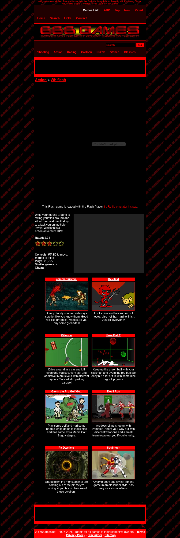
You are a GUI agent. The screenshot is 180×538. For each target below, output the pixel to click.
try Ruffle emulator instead (120, 206)
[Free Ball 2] (113, 339)
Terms (141, 532)
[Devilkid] (113, 283)
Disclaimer (95, 535)
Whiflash (58, 80)
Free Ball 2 (113, 335)
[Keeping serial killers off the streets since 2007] (90, 38)
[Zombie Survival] (66, 283)
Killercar (66, 335)
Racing (71, 52)
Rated (139, 10)
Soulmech (113, 447)
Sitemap (110, 535)
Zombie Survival (66, 279)
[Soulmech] (113, 451)
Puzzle (101, 52)
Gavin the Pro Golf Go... (66, 391)
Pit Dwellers (67, 447)
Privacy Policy (75, 535)
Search (55, 18)
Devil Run (113, 391)
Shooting (43, 52)
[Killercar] (66, 339)
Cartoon (86, 52)
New (127, 10)
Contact (81, 18)
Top (117, 10)
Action (58, 52)
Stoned (114, 52)
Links (67, 18)
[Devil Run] (113, 395)
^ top (142, 526)
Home (41, 18)
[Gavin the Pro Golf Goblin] (66, 395)
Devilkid (113, 279)
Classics (130, 52)
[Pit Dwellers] (66, 451)
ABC (107, 10)
